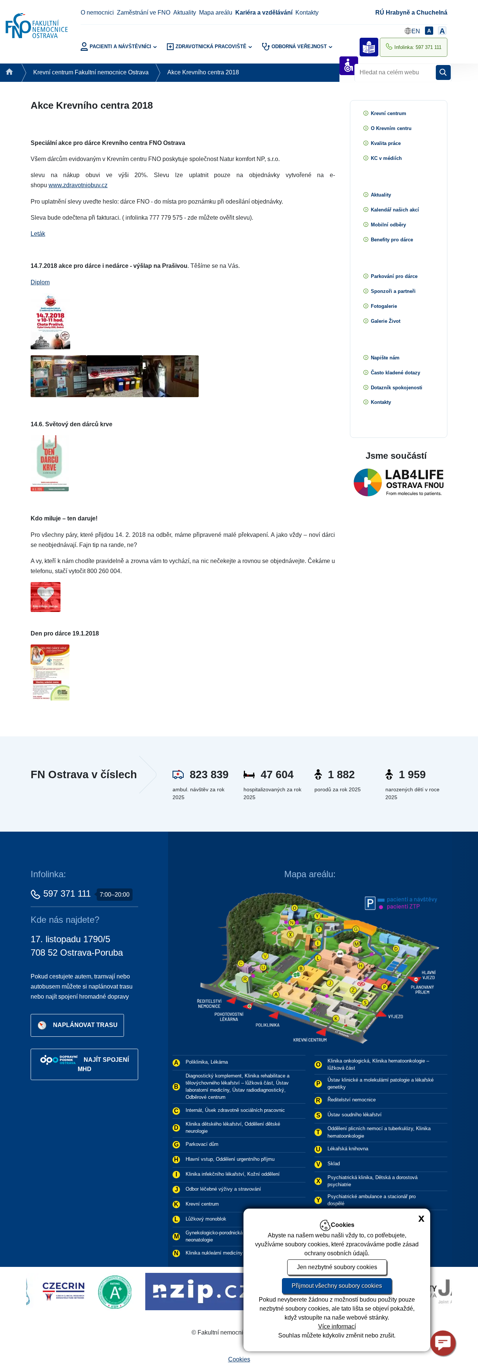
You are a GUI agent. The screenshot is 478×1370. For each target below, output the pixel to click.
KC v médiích (386, 158)
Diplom (40, 282)
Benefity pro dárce (392, 239)
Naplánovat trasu (85, 1024)
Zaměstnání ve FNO (143, 12)
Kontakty (307, 12)
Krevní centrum (388, 113)
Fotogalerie (384, 306)
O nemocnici (97, 12)
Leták (38, 234)
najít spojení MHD (103, 1064)
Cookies (239, 1359)
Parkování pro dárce (394, 276)
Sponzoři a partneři (393, 291)
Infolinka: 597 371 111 (417, 47)
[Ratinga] (46, 1291)
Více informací (337, 1326)
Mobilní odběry (388, 225)
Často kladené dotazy (395, 372)
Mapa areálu (215, 12)
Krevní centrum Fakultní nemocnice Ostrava (91, 72)
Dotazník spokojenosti (396, 387)
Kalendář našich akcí (395, 210)
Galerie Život (385, 321)
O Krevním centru (391, 128)
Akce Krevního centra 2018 (203, 72)
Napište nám (385, 358)
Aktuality (184, 12)
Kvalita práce (386, 143)
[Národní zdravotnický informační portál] (131, 1291)
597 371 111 (67, 893)
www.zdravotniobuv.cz (78, 185)
